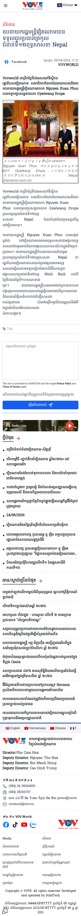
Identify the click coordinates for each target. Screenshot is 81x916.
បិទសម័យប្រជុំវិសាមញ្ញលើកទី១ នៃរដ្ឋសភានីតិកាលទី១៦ (35, 565)
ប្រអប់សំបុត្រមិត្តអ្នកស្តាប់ (56, 862)
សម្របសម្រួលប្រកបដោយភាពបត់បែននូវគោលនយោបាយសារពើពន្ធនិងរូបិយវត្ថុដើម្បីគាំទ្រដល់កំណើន (39, 631)
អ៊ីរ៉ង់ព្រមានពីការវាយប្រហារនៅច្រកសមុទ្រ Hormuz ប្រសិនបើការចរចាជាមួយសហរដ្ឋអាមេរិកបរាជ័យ (36, 687)
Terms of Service (11, 387)
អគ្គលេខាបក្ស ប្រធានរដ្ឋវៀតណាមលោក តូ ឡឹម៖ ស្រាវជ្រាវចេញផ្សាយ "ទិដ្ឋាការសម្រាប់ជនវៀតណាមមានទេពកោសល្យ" (41, 551)
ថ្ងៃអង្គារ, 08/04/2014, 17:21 (61, 60)
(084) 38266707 (20, 792)
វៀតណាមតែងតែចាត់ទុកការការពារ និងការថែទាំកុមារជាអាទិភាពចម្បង (41, 476)
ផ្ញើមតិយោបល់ (37, 405)
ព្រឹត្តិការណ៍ (48, 846)
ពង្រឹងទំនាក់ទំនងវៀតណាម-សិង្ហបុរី (28, 449)
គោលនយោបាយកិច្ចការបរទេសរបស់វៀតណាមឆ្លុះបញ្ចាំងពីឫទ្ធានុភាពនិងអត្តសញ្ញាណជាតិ (39, 715)
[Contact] (5, 911)
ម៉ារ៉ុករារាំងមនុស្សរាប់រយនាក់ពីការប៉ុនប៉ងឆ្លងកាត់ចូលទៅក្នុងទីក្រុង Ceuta (40, 659)
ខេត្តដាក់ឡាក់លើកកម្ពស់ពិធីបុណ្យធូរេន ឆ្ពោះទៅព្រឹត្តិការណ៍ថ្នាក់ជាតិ (40, 595)
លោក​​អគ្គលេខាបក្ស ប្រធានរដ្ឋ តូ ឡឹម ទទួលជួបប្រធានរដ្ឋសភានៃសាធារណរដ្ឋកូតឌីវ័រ (40, 537)
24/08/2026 (15, 515)
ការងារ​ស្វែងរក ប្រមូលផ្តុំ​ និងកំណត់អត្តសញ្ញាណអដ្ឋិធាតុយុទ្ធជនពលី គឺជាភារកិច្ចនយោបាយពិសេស (41, 490)
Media (7, 839)
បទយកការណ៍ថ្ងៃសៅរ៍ (15, 854)
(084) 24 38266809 (22, 786)
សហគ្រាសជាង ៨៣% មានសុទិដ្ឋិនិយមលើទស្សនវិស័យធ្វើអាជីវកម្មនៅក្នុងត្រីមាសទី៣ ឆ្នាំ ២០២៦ (39, 673)
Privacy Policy (64, 383)
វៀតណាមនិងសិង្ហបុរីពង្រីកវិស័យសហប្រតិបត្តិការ (37, 525)
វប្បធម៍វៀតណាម (51, 854)
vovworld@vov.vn (21, 804)
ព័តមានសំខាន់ (11, 846)
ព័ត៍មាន (9, 25)
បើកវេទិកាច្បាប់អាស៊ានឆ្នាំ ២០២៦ (24, 606)
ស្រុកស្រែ (8, 883)
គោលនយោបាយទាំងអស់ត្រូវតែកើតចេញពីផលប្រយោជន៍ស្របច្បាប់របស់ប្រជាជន (39, 701)
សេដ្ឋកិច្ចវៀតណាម (13, 875)
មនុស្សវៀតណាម (51, 875)
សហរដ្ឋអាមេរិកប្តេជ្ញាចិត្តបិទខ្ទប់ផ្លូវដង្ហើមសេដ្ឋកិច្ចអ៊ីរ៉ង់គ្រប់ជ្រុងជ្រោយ (42, 504)
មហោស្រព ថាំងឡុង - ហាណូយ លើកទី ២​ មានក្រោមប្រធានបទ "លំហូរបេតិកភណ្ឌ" (37, 617)
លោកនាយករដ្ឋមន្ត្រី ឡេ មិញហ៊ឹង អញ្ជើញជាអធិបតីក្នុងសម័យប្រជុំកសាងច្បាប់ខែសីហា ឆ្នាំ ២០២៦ (37, 645)
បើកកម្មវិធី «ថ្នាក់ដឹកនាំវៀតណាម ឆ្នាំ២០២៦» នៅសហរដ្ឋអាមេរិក (37, 462)
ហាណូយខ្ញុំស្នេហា (52, 883)
